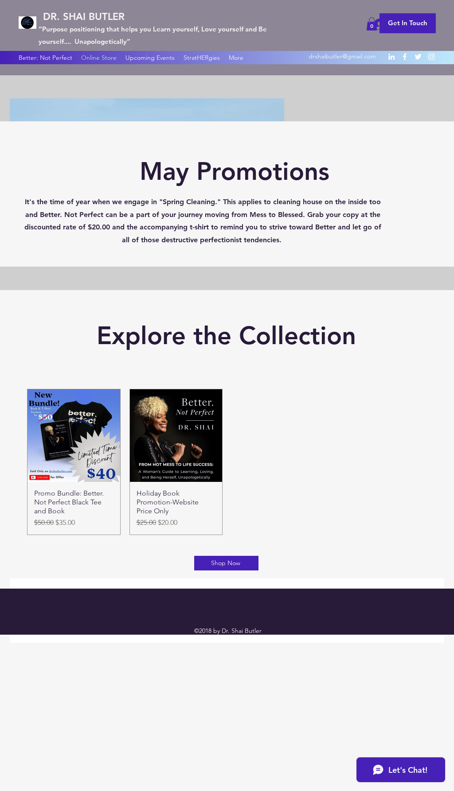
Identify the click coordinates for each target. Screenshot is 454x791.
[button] (371, 24)
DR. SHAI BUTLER (84, 17)
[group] (227, 461)
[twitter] (418, 56)
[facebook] (404, 56)
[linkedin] (391, 56)
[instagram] (431, 56)
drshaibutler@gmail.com (342, 56)
